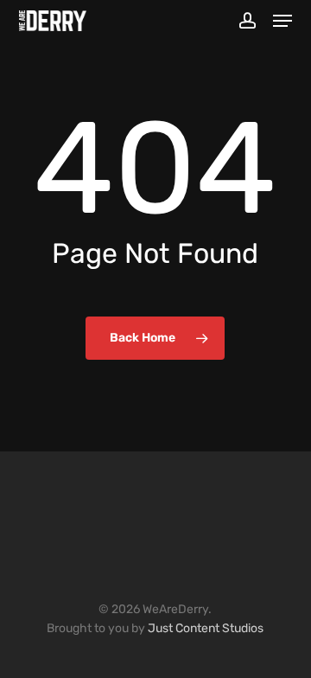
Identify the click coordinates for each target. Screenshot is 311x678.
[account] (246, 20)
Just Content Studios (205, 628)
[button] (282, 20)
